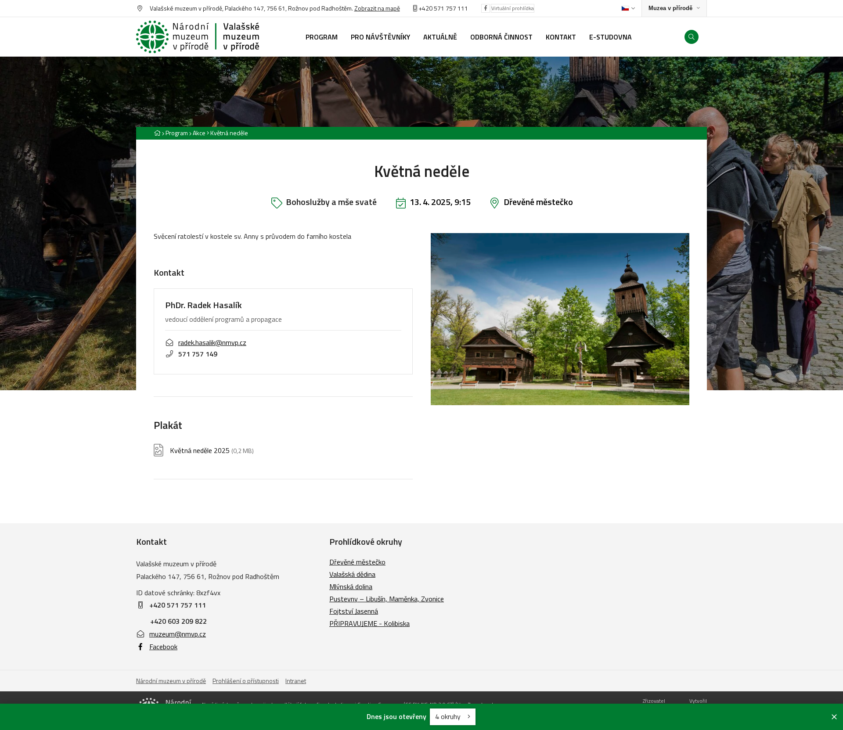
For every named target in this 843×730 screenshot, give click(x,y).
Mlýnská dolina (350, 586)
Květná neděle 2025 (212, 451)
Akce (199, 132)
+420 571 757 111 (443, 8)
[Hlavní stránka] (157, 132)
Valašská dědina (352, 574)
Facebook (163, 646)
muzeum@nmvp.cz (177, 634)
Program (177, 132)
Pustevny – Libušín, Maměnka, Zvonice (386, 598)
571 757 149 (197, 354)
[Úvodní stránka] (197, 37)
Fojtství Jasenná (353, 611)
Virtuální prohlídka (512, 8)
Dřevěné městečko (538, 202)
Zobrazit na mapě (377, 8)
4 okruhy (448, 716)
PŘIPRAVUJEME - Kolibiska (369, 623)
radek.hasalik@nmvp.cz (212, 342)
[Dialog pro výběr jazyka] (628, 8)
